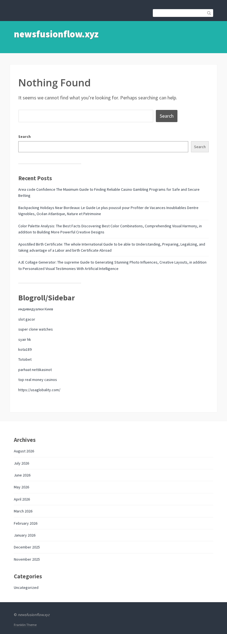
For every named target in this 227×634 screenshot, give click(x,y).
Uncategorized (26, 587)
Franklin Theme (25, 625)
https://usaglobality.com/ (39, 389)
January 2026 (24, 535)
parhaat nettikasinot (35, 369)
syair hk (24, 339)
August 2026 (24, 451)
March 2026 (23, 511)
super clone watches (35, 329)
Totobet (25, 359)
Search (24, 136)
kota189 (25, 349)
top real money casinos (37, 379)
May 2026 (21, 486)
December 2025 (27, 547)
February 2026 (25, 523)
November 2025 (27, 559)
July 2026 (21, 463)
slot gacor (26, 319)
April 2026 (22, 499)
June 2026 (22, 475)
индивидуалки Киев (35, 308)
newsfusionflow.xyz (56, 34)
